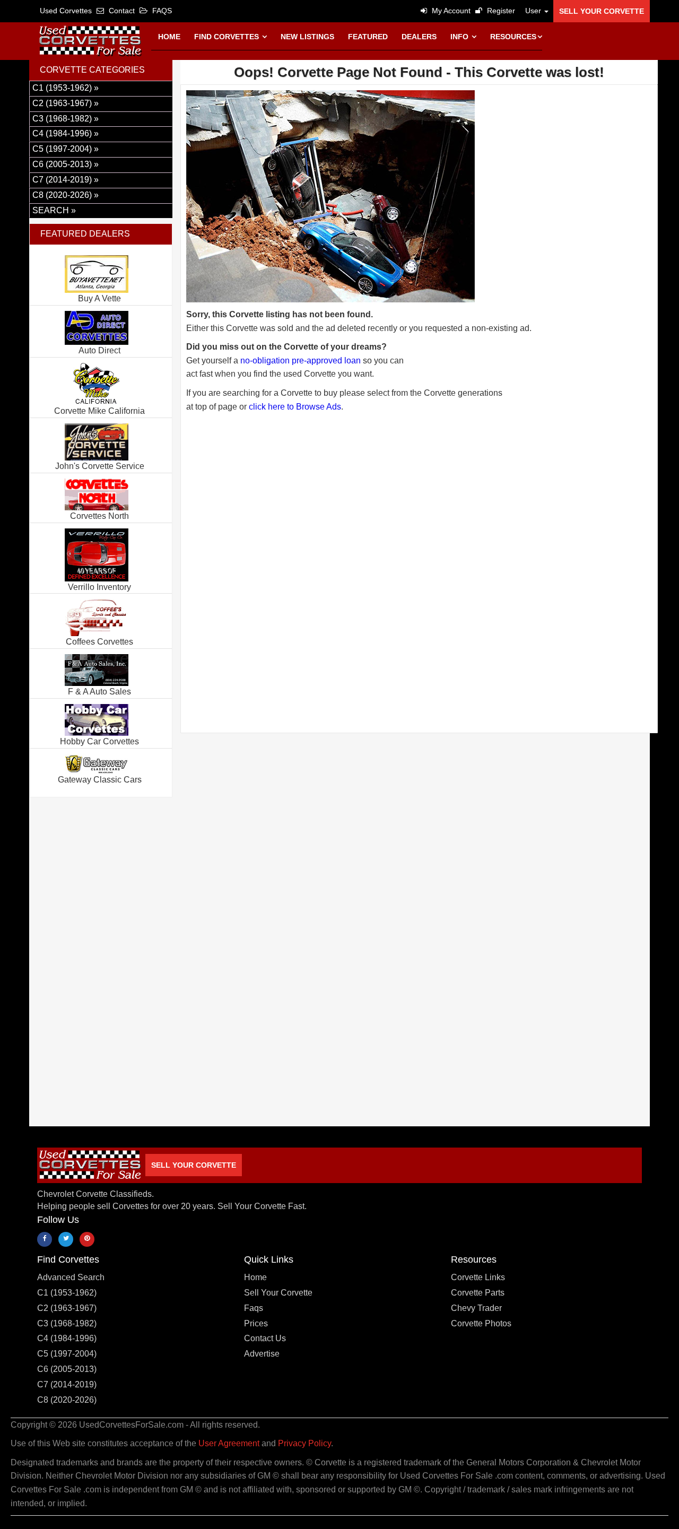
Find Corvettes (227, 36)
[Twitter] (65, 1239)
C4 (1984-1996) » (65, 133)
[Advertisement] (419, 535)
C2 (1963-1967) (67, 1308)
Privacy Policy (304, 1443)
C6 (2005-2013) (67, 1369)
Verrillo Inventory (99, 587)
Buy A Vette (99, 298)
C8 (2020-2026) (67, 1399)
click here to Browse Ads (295, 406)
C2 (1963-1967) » (65, 103)
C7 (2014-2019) (67, 1384)
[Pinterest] (87, 1239)
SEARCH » (54, 210)
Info (460, 36)
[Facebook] (44, 1239)
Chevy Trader (476, 1308)
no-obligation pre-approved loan (300, 360)
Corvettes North (99, 515)
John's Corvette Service (99, 466)
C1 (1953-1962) (67, 1292)
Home (169, 36)
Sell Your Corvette (601, 11)
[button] (534, 10)
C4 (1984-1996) (67, 1338)
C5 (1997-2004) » (65, 148)
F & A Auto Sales (99, 691)
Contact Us (265, 1338)
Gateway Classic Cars (100, 779)
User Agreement (228, 1443)
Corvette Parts (477, 1292)
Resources (513, 36)
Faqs (253, 1308)
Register (500, 10)
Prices (256, 1323)
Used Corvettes (66, 10)
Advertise (262, 1353)
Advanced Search (71, 1277)
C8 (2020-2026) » (65, 194)
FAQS (161, 10)
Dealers (419, 36)
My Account (450, 10)
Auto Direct (99, 350)
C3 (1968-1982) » (65, 118)
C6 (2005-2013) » (65, 164)
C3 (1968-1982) (67, 1323)
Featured (368, 36)
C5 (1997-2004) (67, 1353)
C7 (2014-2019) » (65, 179)
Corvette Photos (481, 1323)
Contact (121, 10)
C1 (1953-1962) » (65, 87)
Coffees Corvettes (99, 641)
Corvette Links (478, 1277)
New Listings (307, 36)
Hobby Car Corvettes (99, 741)
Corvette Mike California (99, 410)
